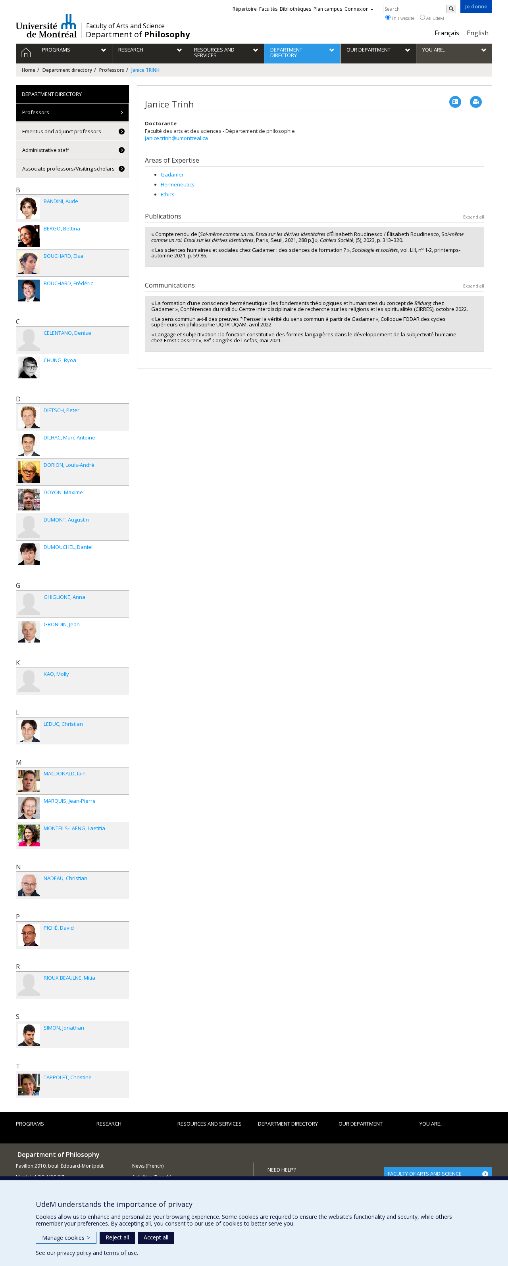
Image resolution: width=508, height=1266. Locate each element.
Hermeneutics (177, 184)
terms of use (120, 1252)
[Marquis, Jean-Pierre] (29, 808)
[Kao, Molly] (29, 681)
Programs (30, 1123)
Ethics (168, 194)
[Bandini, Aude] (29, 208)
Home (28, 70)
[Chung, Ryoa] (29, 367)
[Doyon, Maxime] (29, 499)
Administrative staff (45, 149)
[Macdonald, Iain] (29, 781)
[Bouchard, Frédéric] (29, 290)
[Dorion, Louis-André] (29, 472)
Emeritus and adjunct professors (61, 131)
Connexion (356, 9)
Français (447, 33)
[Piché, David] (29, 935)
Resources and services (209, 1123)
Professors (111, 70)
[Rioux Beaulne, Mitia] (29, 985)
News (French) (148, 1165)
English (478, 33)
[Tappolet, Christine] (29, 1084)
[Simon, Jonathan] (29, 1035)
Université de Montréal (46, 26)
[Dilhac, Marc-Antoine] (29, 445)
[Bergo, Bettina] (29, 236)
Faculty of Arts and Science (125, 26)
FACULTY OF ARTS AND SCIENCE (425, 1173)
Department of (138, 34)
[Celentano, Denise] (29, 340)
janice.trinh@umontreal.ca (176, 138)
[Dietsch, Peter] (29, 417)
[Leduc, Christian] (29, 731)
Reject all (117, 1237)
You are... (431, 1123)
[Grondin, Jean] (29, 632)
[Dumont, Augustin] (29, 527)
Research (108, 1123)
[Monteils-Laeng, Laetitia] (29, 835)
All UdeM (434, 18)
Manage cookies (66, 1237)
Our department (361, 1123)
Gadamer (172, 174)
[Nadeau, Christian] (29, 885)
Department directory (67, 70)
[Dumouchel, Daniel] (29, 554)
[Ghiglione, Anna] (29, 604)
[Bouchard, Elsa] (29, 263)
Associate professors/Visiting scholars (68, 168)
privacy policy (74, 1252)
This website (402, 18)
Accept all (156, 1237)
